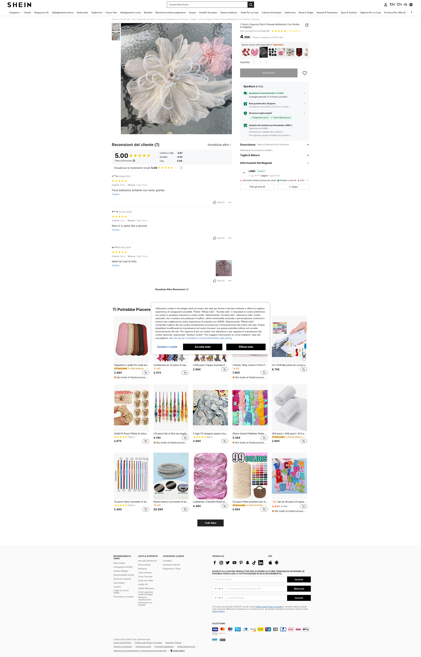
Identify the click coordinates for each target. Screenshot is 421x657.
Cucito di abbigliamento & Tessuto (172, 19)
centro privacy (218, 611)
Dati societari (119, 563)
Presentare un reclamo (123, 597)
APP (270, 556)
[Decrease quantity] (254, 62)
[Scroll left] (407, 12)
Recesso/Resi (144, 565)
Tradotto (116, 194)
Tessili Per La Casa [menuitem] (249, 12)
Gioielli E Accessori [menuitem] (208, 12)
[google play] (276, 564)
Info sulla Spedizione (147, 561)
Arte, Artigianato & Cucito (143, 19)
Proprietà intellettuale (164, 646)
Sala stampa (119, 583)
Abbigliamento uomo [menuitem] (130, 12)
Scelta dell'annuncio (186, 646)
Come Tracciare (145, 576)
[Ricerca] (251, 4)
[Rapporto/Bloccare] (230, 202)
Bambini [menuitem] (148, 12)
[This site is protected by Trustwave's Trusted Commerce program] (214, 639)
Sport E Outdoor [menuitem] (349, 12)
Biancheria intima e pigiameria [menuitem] (171, 12)
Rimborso (142, 569)
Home (114, 19)
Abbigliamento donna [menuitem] (63, 12)
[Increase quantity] (267, 62)
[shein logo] (19, 4)
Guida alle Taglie (145, 580)
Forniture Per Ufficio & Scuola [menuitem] (398, 12)
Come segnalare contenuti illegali (145, 593)
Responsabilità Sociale (123, 575)
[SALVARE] (304, 72)
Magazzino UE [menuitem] (41, 12)
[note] (131, 377)
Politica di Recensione (123, 161)
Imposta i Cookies (173, 643)
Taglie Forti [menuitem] (96, 12)
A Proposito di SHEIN (122, 567)
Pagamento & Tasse (172, 569)
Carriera (117, 587)
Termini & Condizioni (122, 646)
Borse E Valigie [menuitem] (306, 12)
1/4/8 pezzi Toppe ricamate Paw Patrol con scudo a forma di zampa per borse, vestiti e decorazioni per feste (210, 365)
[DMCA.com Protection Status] (222, 639)
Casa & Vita (124, 19)
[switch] (180, 167)
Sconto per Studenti (122, 579)
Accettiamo (218, 624)
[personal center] (386, 5)
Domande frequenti (171, 565)
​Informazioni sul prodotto (145, 604)
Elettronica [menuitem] (290, 12)
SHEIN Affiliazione (146, 588)
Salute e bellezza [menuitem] (228, 12)
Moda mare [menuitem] (82, 12)
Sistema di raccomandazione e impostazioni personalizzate (140, 651)
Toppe (193, 19)
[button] (405, 5)
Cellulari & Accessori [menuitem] (272, 12)
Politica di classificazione (144, 598)
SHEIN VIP (143, 584)
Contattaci (167, 561)
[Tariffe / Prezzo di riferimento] (251, 37)
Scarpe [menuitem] (192, 12)
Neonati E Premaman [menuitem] (327, 12)
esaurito (268, 72)
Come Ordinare (145, 573)
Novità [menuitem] (27, 12)
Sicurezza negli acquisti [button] (260, 113)
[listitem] (246, 52)
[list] (238, 562)
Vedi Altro (210, 522)
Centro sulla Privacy (122, 643)
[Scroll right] (411, 12)
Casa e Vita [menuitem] (111, 12)
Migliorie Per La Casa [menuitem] (370, 12)
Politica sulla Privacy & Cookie (269, 607)
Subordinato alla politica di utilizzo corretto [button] (268, 107)
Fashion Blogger (120, 571)
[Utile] (215, 202)
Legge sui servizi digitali (121, 591)
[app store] (270, 564)
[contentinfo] (261, 631)
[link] (392, 4)
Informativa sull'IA (143, 646)
